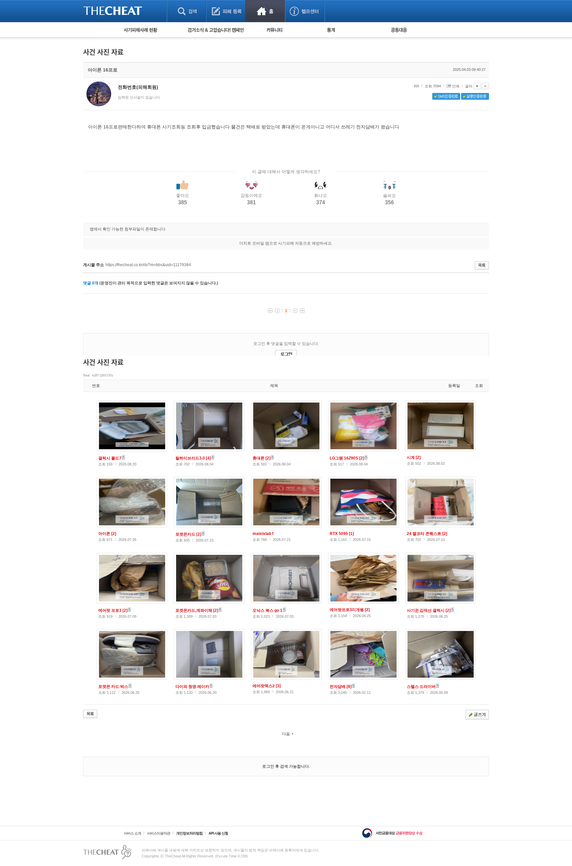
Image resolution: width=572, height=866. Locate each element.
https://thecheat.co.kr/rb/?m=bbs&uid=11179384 (148, 265)
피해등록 (226, 11)
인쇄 (455, 86)
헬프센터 (304, 11)
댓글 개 (90, 283)
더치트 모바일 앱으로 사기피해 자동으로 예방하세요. (286, 243)
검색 (186, 11)
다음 (286, 734)
